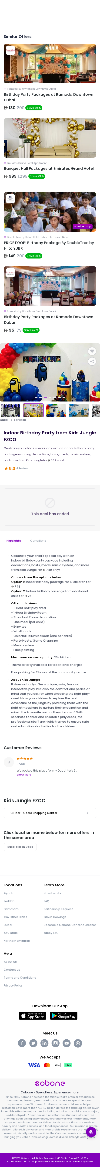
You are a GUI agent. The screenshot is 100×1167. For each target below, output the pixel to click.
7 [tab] (64, 397)
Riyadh (8, 893)
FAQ (46, 901)
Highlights (14, 541)
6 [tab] (59, 397)
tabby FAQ (51, 933)
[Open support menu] (91, 1132)
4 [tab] (50, 397)
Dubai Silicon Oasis (20, 847)
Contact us (12, 970)
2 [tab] (40, 397)
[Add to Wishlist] (92, 351)
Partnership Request (58, 909)
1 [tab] (36, 397)
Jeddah (9, 901)
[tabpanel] (50, 372)
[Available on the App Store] (32, 1015)
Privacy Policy (13, 985)
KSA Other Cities (15, 917)
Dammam (11, 909)
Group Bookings (55, 917)
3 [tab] (45, 397)
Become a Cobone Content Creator (70, 925)
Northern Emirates (17, 941)
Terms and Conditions (20, 978)
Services (20, 420)
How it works (52, 893)
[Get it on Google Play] (64, 1015)
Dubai (4, 420)
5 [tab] (54, 397)
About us (10, 962)
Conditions (38, 541)
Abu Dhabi (11, 933)
